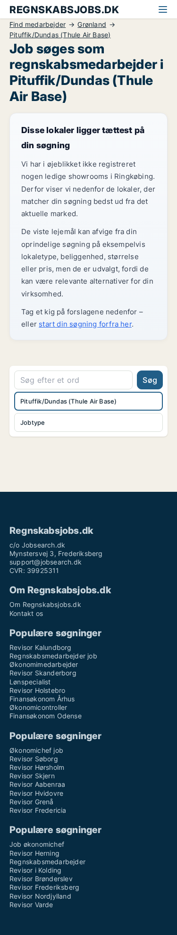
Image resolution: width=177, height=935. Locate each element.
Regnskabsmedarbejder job (53, 656)
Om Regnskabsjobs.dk (45, 604)
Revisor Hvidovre (36, 793)
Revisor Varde (31, 905)
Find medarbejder (37, 24)
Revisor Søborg (33, 759)
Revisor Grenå (31, 802)
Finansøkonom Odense (45, 716)
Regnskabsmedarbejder (47, 862)
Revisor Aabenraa (37, 784)
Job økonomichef (36, 844)
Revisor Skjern (32, 776)
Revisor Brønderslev (41, 879)
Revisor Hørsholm (36, 767)
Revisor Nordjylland (40, 896)
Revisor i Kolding (35, 870)
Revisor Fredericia (38, 810)
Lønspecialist (30, 682)
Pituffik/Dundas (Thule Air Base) (59, 35)
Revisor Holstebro (37, 690)
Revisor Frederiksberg (44, 887)
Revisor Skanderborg (42, 673)
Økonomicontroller (38, 707)
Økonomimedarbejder (43, 664)
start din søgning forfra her (85, 324)
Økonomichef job (36, 750)
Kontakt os (26, 613)
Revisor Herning (34, 853)
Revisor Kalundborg (40, 647)
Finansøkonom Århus (42, 699)
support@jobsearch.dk (45, 562)
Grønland (91, 24)
